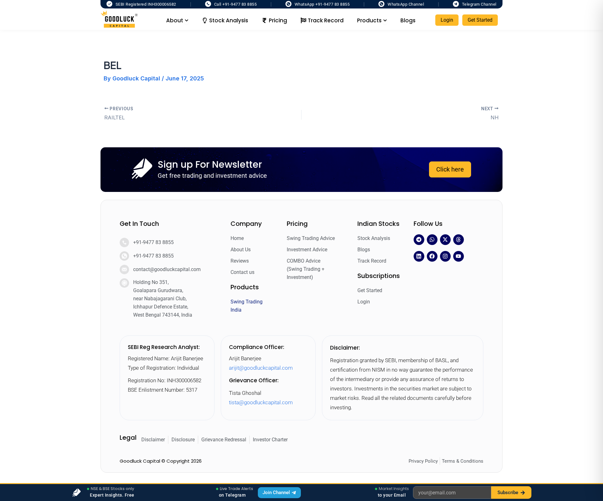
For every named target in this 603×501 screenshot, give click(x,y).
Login (447, 20)
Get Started (480, 20)
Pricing (297, 223)
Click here (450, 169)
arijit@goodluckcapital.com (261, 368)
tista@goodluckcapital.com (261, 402)
